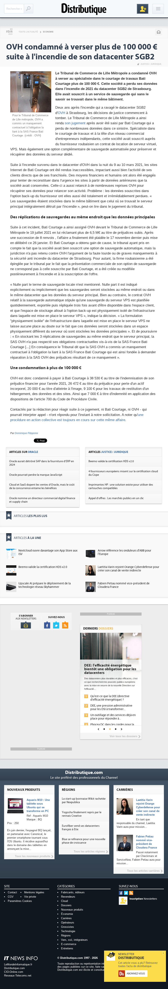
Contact (12, 892)
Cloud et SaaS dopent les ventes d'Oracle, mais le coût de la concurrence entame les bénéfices (42, 486)
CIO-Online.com (13, 971)
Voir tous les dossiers (123, 736)
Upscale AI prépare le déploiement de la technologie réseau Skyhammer (44, 585)
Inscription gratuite (142, 9)
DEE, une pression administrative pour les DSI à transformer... (111, 707)
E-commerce (68, 944)
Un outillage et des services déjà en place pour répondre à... (113, 716)
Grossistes (67, 926)
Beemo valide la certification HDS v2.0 (111, 461)
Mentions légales (34, 892)
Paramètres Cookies (20, 901)
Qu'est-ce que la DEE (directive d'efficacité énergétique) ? (109, 697)
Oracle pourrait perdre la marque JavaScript (35, 475)
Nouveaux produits (72, 909)
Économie (67, 913)
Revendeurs (68, 896)
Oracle (33, 452)
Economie (48, 32)
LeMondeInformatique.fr (18, 964)
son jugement (75, 123)
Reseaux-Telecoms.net (17, 975)
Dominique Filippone (26, 433)
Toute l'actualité (28, 32)
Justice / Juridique (151, 64)
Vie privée (30, 896)
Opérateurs (67, 922)
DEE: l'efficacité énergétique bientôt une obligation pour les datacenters (110, 669)
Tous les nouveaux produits (32, 856)
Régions (66, 935)
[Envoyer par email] (159, 32)
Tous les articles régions (89, 851)
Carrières (66, 918)
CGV (11, 896)
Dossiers (66, 905)
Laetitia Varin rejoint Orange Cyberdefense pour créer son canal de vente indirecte (128, 568)
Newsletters (143, 898)
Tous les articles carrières (143, 870)
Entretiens (67, 948)
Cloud (64, 901)
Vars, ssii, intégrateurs (74, 939)
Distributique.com (14, 968)
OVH (61, 113)
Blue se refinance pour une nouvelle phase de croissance (83, 841)
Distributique (84, 8)
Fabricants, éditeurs (73, 892)
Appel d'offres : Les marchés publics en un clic (116, 498)
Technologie (68, 931)
